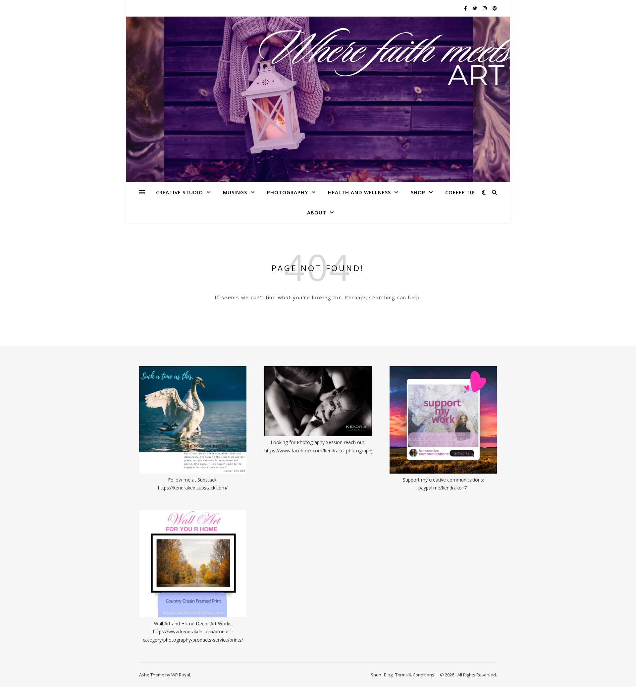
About (316, 212)
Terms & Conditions (414, 675)
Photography (287, 192)
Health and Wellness (359, 192)
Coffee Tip (460, 192)
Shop (418, 192)
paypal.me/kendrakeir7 (442, 488)
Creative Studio (179, 192)
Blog (388, 675)
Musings (235, 192)
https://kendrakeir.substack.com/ (193, 488)
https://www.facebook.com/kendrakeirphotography (319, 450)
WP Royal (180, 675)
